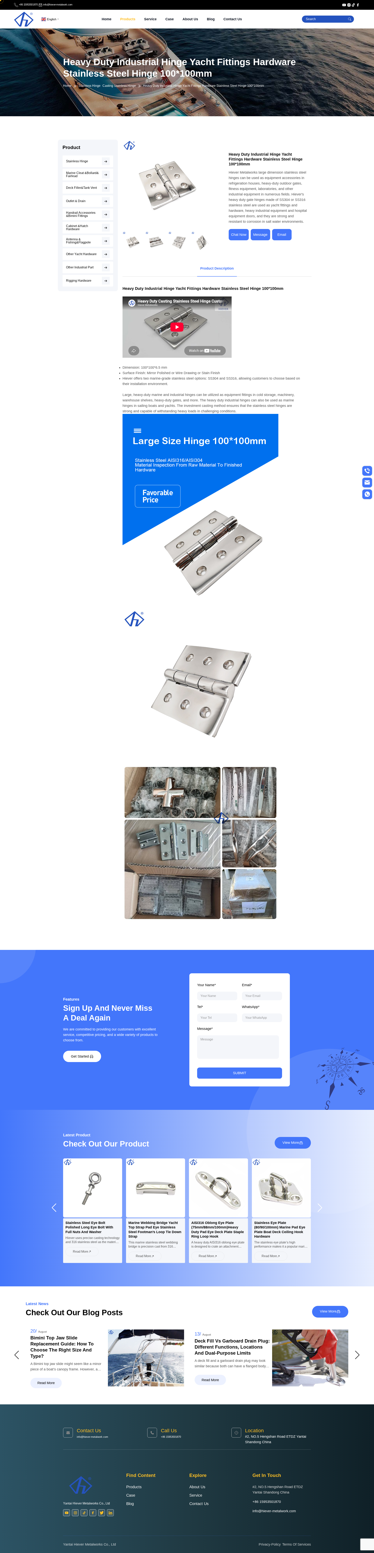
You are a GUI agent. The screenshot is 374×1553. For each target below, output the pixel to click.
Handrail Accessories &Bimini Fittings (80, 214)
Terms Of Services (296, 1544)
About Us (190, 19)
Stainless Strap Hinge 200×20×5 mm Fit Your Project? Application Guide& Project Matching (231, 1347)
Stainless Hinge (90, 85)
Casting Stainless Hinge (119, 85)
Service (150, 19)
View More (290, 1143)
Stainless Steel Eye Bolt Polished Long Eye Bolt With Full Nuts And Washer (278, 1227)
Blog (211, 19)
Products (127, 19)
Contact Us (232, 19)
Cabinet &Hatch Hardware (77, 228)
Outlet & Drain (76, 201)
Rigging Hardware (78, 280)
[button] (207, 196)
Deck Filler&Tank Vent (81, 187)
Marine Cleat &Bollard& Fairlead (82, 174)
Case (169, 19)
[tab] (217, 268)
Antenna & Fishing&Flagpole (78, 241)
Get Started (80, 1056)
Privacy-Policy (270, 1544)
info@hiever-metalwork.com (57, 4)
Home (106, 19)
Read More (80, 1256)
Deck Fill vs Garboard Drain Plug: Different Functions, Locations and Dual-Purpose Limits (68, 1347)
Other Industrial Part (80, 267)
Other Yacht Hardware (81, 254)
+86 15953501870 (28, 4)
